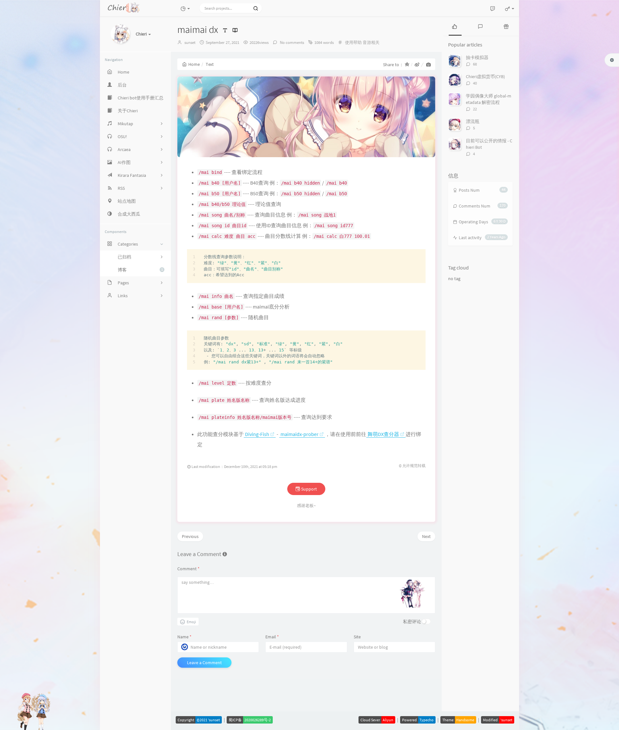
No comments (291, 42)
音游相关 (371, 42)
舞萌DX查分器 (383, 434)
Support (308, 489)
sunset (189, 42)
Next (426, 536)
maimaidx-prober (299, 434)
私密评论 (412, 621)
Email (272, 637)
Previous (190, 536)
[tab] (454, 25)
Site (357, 637)
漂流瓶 (472, 121)
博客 (140, 270)
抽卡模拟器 (477, 57)
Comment (188, 569)
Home (194, 64)
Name (184, 637)
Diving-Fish (257, 434)
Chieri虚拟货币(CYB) (485, 76)
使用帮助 (353, 42)
